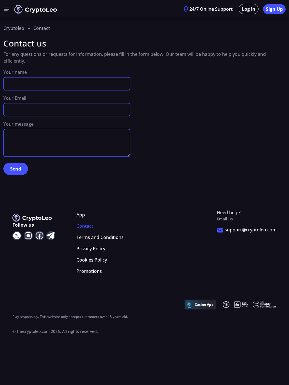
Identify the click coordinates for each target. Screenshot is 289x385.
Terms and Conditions (100, 237)
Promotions (89, 271)
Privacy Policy (90, 248)
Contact (84, 226)
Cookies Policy (91, 260)
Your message (18, 124)
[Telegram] (50, 235)
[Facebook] (39, 235)
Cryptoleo (13, 28)
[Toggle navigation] (6, 9)
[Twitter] (16, 235)
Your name (15, 72)
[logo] (35, 9)
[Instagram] (28, 235)
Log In (248, 9)
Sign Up (274, 9)
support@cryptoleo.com (251, 230)
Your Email (14, 98)
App (80, 215)
